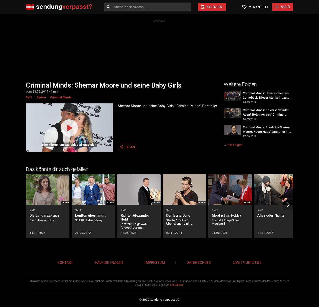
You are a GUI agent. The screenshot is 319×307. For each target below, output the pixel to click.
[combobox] (152, 7)
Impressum (155, 263)
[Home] (60, 7)
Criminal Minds (60, 97)
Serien (41, 97)
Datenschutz (199, 263)
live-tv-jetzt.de (247, 263)
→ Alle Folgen (233, 145)
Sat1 (29, 97)
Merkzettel (255, 7)
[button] (288, 204)
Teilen (127, 147)
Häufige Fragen (109, 263)
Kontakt (65, 263)
